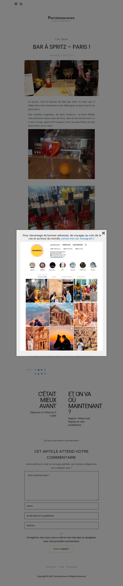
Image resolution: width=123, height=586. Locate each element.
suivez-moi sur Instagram (77, 238)
